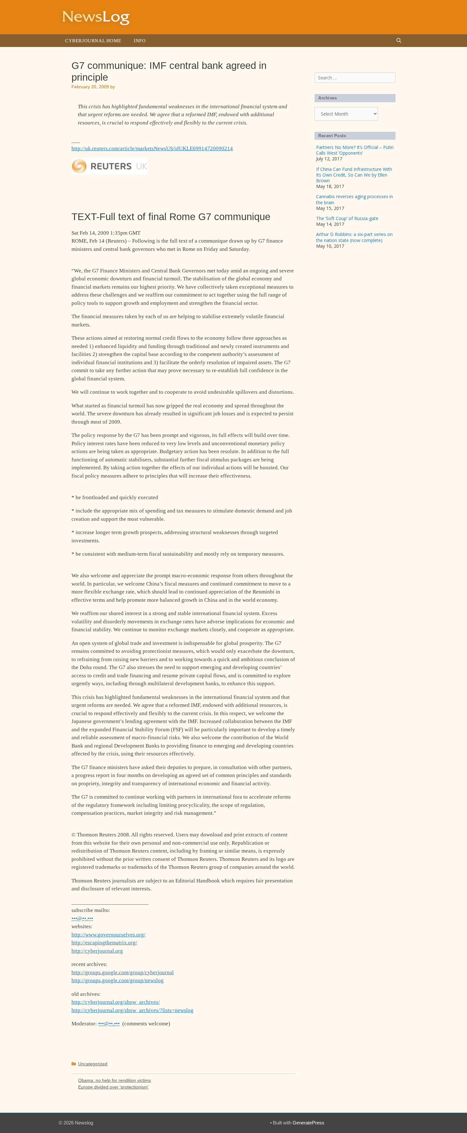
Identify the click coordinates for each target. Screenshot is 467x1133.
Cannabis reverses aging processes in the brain (354, 199)
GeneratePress (308, 1122)
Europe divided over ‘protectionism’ (113, 1086)
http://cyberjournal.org (97, 951)
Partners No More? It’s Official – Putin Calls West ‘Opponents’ (355, 150)
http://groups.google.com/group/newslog (117, 980)
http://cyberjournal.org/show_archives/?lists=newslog (132, 1010)
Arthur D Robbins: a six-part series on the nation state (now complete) (354, 237)
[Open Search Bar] (398, 40)
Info (140, 40)
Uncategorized (92, 1063)
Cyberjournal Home (93, 40)
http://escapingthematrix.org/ (104, 943)
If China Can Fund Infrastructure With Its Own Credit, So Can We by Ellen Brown (354, 175)
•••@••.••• (82, 918)
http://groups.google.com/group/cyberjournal (122, 972)
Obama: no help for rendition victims (114, 1080)
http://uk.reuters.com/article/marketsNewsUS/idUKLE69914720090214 (152, 148)
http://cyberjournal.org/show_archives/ (115, 1002)
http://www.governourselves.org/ (108, 935)
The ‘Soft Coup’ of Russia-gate (347, 218)
